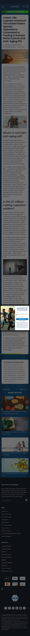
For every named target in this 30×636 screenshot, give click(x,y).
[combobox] (17, 317)
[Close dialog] (28, 306)
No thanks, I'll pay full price (22, 320)
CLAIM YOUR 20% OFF (22, 319)
